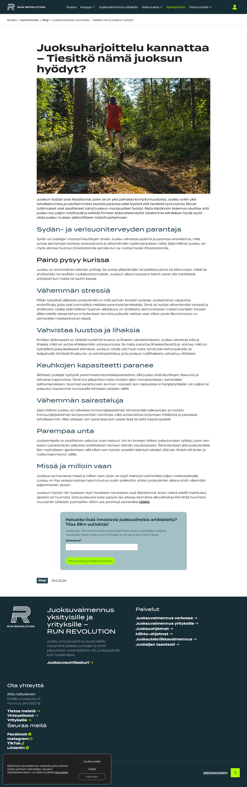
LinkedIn (16, 748)
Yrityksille (17, 720)
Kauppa (85, 7)
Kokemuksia (150, 7)
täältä (144, 502)
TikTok (14, 743)
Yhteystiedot (20, 716)
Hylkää (92, 769)
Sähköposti (74, 540)
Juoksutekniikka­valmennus (164, 639)
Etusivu (72, 7)
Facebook (17, 734)
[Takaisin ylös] (235, 772)
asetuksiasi (61, 772)
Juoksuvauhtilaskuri (68, 662)
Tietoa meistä (198, 7)
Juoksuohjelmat (152, 629)
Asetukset (92, 776)
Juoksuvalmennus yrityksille (118, 7)
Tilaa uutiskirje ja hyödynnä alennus (90, 561)
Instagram (18, 739)
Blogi (45, 20)
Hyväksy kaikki (92, 761)
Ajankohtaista (175, 7)
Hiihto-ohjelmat (152, 634)
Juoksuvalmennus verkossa (164, 618)
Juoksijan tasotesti (155, 644)
